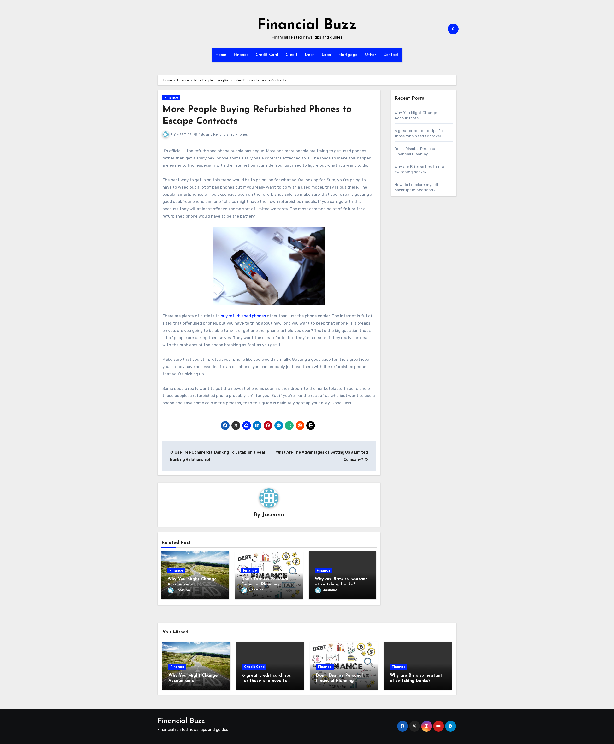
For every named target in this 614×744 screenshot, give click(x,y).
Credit (292, 55)
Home (220, 55)
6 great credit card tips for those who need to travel (266, 680)
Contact (391, 55)
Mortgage (348, 55)
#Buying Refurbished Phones (223, 134)
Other (370, 55)
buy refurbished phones (243, 315)
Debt (309, 55)
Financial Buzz (307, 25)
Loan (326, 55)
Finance (241, 55)
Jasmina (184, 134)
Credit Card (267, 55)
